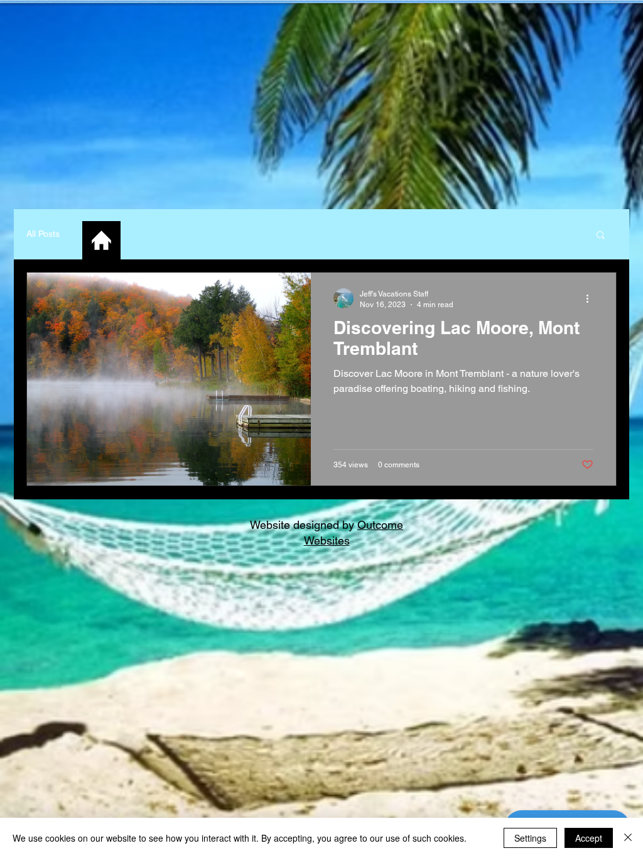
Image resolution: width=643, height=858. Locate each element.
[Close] (627, 838)
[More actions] (591, 298)
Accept (588, 838)
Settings (530, 838)
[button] (601, 235)
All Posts (43, 234)
